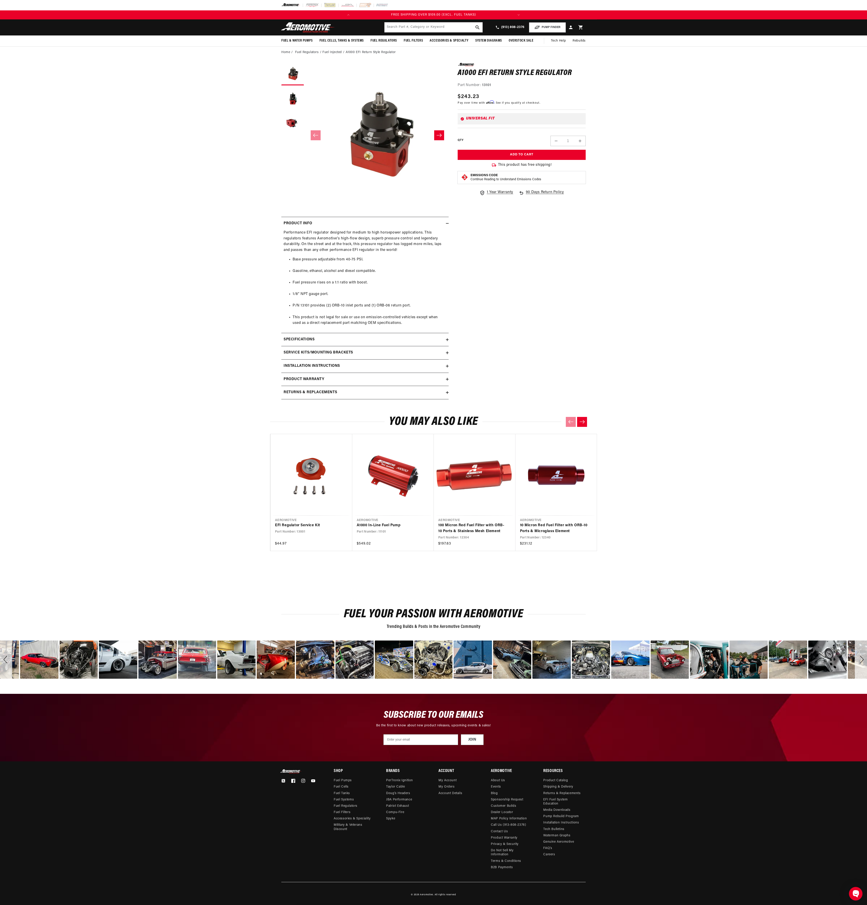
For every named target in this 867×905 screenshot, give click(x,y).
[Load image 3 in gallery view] (292, 123)
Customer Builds (503, 806)
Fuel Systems (344, 799)
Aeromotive (426, 894)
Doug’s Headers (398, 793)
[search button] (477, 27)
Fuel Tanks (342, 793)
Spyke (390, 818)
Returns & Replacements (561, 793)
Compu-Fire (395, 812)
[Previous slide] (571, 422)
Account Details (450, 793)
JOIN (472, 739)
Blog (494, 793)
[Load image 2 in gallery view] (292, 99)
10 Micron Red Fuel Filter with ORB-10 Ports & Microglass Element (553, 528)
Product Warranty (504, 838)
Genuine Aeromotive (558, 842)
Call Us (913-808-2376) (508, 825)
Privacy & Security (505, 844)
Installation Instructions (561, 822)
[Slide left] (316, 135)
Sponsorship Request (507, 799)
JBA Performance (399, 799)
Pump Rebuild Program (561, 816)
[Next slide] (582, 422)
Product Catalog (555, 780)
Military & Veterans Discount (348, 827)
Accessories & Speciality (352, 818)
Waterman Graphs (556, 835)
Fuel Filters (342, 812)
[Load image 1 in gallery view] (292, 74)
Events (496, 786)
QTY (460, 140)
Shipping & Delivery (558, 786)
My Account (447, 780)
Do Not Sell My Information (502, 852)
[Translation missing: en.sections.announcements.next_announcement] (518, 14)
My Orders (446, 786)
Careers (549, 854)
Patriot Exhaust (397, 806)
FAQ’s (547, 848)
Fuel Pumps (343, 780)
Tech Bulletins (553, 829)
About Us (498, 780)
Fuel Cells (341, 786)
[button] (581, 27)
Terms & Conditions (506, 861)
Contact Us (499, 831)
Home (285, 52)
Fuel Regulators (345, 806)
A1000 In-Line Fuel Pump (379, 525)
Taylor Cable (395, 786)
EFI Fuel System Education (555, 801)
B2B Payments (502, 867)
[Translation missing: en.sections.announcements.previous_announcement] (348, 14)
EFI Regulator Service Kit (297, 525)
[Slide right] (439, 135)
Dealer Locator (502, 812)
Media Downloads (556, 810)
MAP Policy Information (509, 818)
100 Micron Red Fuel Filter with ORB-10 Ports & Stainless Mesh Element (471, 528)
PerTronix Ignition (399, 780)
